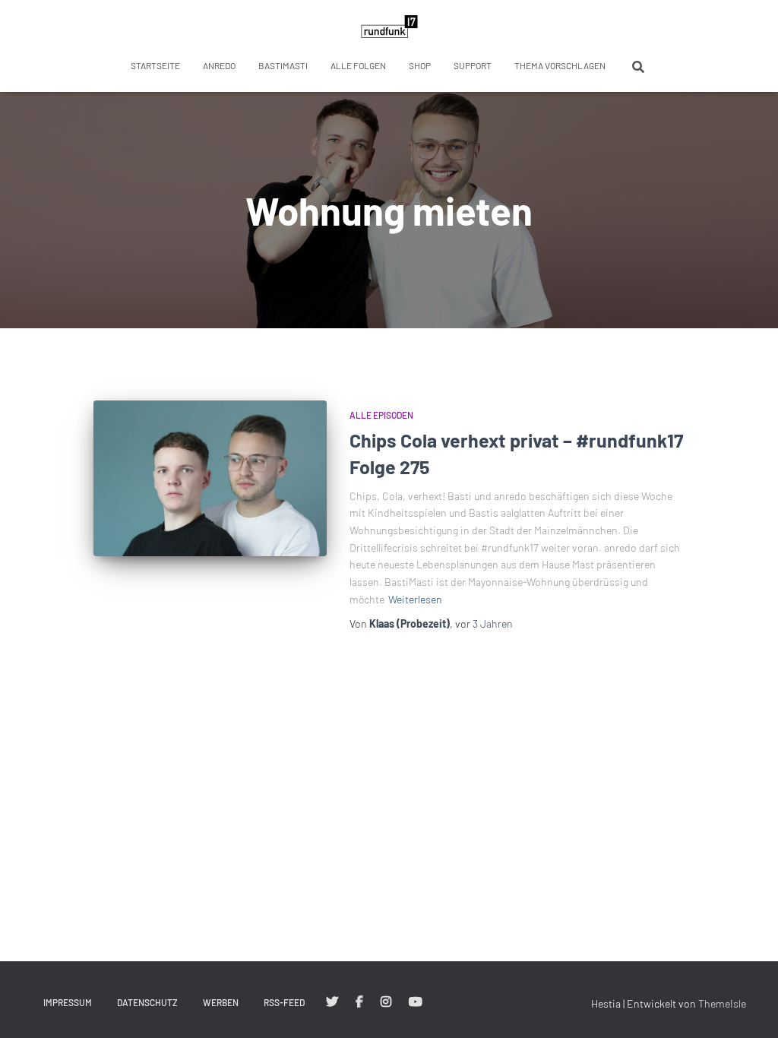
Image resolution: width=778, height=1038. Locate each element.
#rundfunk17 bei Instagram (386, 1002)
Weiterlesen (415, 599)
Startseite (155, 65)
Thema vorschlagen (560, 65)
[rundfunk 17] (389, 27)
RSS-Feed (284, 1002)
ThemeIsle (722, 1003)
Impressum (67, 1002)
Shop (420, 65)
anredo (219, 65)
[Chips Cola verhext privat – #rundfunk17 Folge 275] (210, 478)
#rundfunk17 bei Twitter (332, 1002)
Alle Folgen (358, 65)
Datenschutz (147, 1002)
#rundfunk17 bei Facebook (359, 1002)
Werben (221, 1002)
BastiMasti (283, 65)
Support (473, 65)
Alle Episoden (381, 415)
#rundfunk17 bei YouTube (415, 1002)
